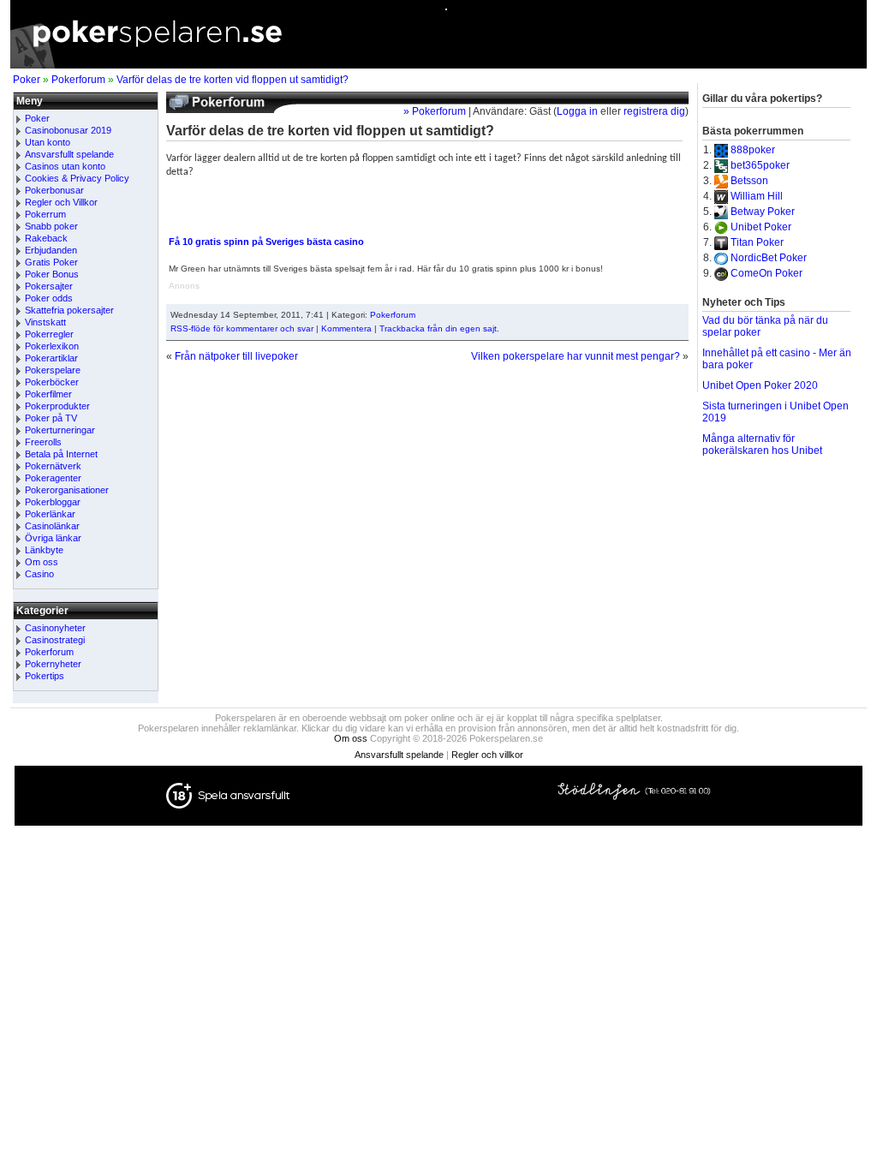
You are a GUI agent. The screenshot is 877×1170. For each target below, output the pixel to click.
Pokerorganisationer (67, 490)
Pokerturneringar (60, 430)
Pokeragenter (53, 478)
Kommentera (346, 328)
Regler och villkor (487, 754)
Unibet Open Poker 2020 (760, 385)
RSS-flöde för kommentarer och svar (241, 328)
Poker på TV (51, 418)
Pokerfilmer (48, 394)
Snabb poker (51, 226)
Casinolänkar (52, 526)
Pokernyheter (53, 664)
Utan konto (47, 142)
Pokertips (44, 676)
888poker (753, 150)
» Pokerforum (434, 111)
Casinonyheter (55, 628)
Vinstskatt (45, 322)
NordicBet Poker (769, 258)
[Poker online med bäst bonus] (438, 65)
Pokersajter (49, 286)
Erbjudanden (51, 250)
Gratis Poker (51, 262)
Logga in (577, 111)
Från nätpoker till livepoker (236, 356)
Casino (39, 574)
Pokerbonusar (54, 190)
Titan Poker (757, 242)
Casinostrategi (55, 640)
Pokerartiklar (51, 358)
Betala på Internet (61, 454)
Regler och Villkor (61, 202)
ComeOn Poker (766, 273)
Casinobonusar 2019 (68, 130)
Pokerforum (78, 80)
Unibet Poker (761, 227)
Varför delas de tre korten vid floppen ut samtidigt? (232, 80)
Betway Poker (763, 212)
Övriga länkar (53, 538)
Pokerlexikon (52, 346)
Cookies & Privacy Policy (77, 178)
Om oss (41, 562)
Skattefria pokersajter (69, 310)
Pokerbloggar (53, 502)
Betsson (749, 181)
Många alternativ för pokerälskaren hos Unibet (762, 445)
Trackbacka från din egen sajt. (439, 328)
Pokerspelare (53, 370)
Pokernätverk (53, 466)
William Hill (757, 196)
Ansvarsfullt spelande (69, 154)
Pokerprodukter (57, 406)
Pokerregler (49, 334)
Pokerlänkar (50, 514)
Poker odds (49, 298)
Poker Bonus (52, 274)
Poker (26, 80)
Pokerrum (45, 214)
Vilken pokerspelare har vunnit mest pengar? (575, 356)
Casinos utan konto (65, 166)
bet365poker (760, 165)
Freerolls (43, 442)
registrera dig (654, 111)
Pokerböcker (52, 382)
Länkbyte (44, 550)
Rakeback (46, 238)
